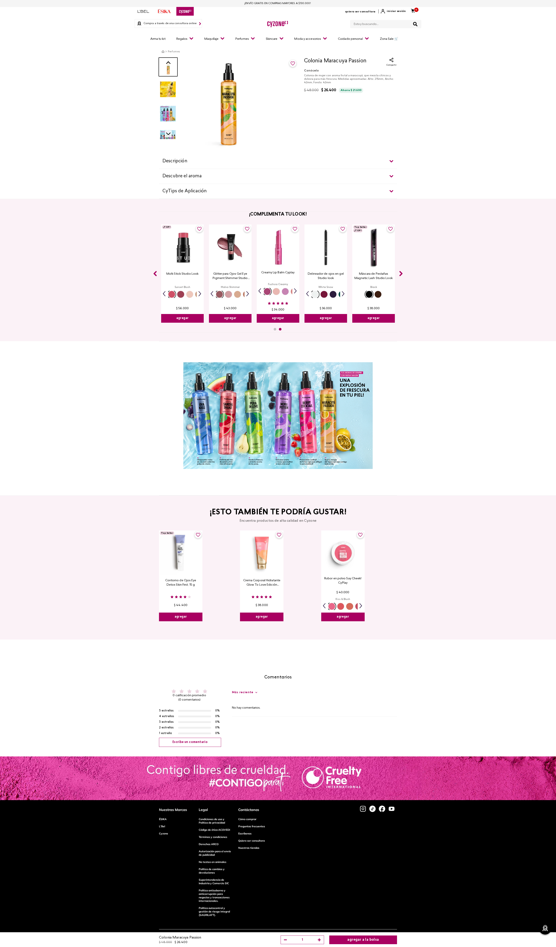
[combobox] (385, 23)
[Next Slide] (401, 273)
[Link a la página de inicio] (163, 51)
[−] (285, 939)
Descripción (174, 161)
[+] (319, 939)
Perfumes (174, 51)
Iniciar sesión (396, 11)
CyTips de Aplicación (184, 191)
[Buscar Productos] (415, 24)
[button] (171, 294)
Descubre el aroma (182, 176)
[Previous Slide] (155, 273)
